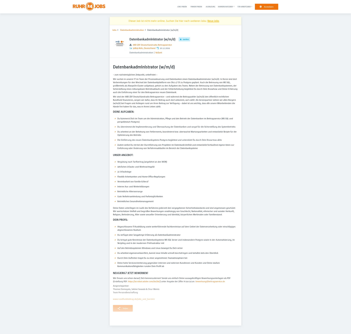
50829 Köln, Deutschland (144, 48)
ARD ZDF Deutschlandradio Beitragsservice (152, 44)
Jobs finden (182, 6)
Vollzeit (158, 52)
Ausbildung (210, 6)
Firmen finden (196, 6)
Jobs (114, 30)
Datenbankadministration (132, 30)
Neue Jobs (213, 21)
